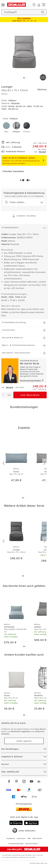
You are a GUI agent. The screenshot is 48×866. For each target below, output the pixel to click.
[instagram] (24, 782)
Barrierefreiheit (32, 844)
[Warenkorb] (44, 5)
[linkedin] (39, 782)
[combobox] (6, 395)
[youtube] (31, 782)
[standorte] (34, 5)
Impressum (21, 838)
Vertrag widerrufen (37, 863)
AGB (29, 838)
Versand (42, 152)
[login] (39, 5)
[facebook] (9, 782)
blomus (4, 94)
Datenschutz (37, 838)
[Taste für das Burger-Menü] (3, 4)
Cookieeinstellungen (16, 844)
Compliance (10, 838)
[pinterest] (16, 782)
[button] (6, 127)
